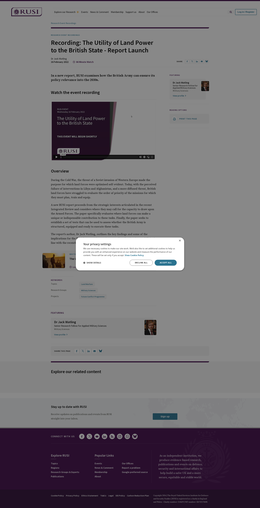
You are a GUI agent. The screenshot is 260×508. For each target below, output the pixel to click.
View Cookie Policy (134, 255)
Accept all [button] (166, 262)
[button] (92, 262)
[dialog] (130, 253)
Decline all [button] (141, 262)
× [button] (180, 241)
